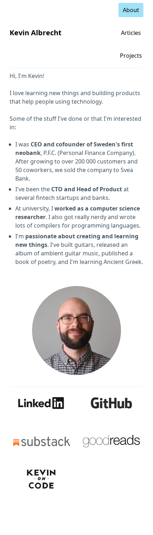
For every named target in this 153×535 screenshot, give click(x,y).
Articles (131, 33)
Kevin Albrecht (36, 32)
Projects (131, 55)
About (131, 10)
